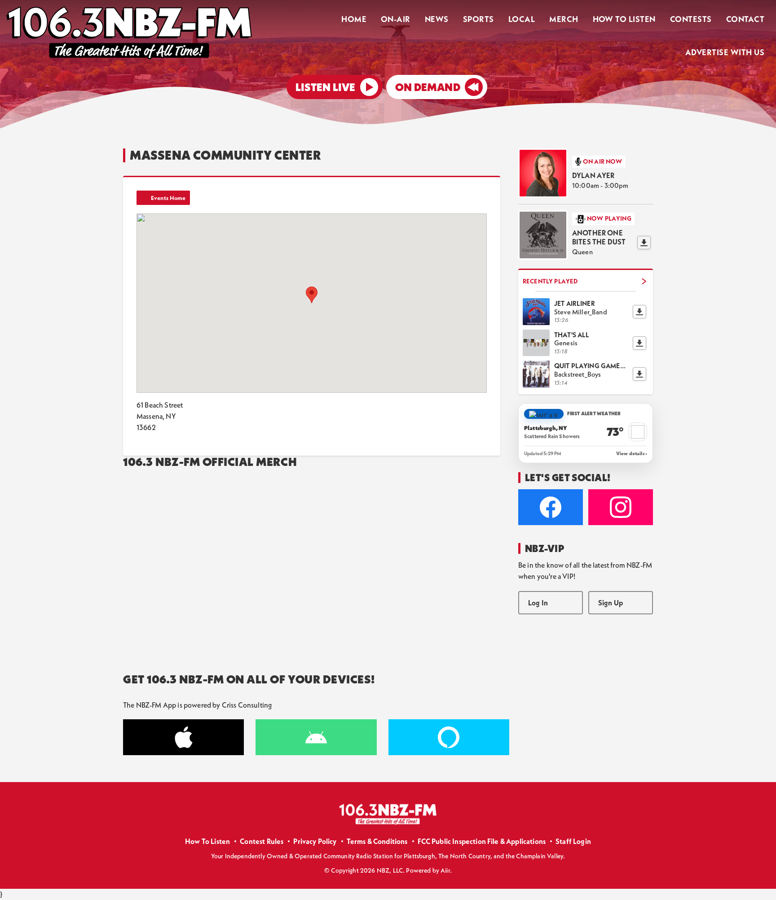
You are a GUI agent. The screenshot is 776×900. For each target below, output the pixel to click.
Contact (745, 19)
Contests (691, 19)
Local (521, 19)
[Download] (644, 242)
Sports (478, 19)
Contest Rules (261, 841)
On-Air (395, 19)
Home (353, 19)
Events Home (168, 197)
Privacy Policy (314, 841)
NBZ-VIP (544, 548)
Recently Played (550, 281)
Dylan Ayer (593, 175)
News (437, 19)
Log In (538, 602)
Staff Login (573, 841)
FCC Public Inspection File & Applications (482, 841)
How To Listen (624, 19)
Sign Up (610, 602)
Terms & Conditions (377, 841)
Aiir (445, 870)
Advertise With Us (724, 52)
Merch (563, 19)
